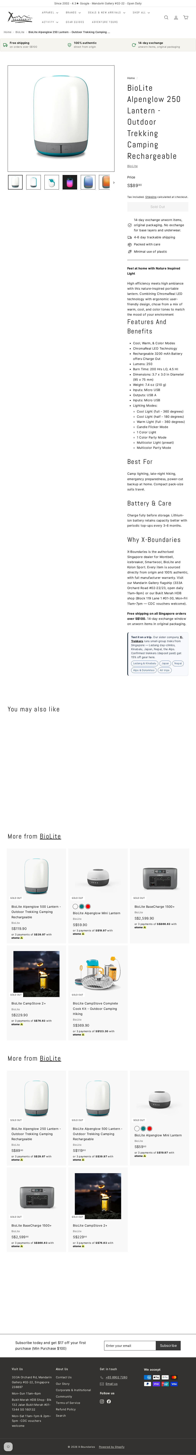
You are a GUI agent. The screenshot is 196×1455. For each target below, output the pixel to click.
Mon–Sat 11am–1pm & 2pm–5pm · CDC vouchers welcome (31, 1421)
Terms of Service (68, 1403)
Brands (72, 12)
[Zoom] (61, 119)
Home (7, 32)
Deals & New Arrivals (105, 12)
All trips (165, 670)
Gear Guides (75, 22)
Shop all (140, 12)
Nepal (178, 663)
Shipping (150, 196)
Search (61, 1415)
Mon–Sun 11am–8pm (26, 1393)
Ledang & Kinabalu (144, 663)
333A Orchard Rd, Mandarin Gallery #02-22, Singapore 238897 (32, 1382)
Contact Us (64, 1377)
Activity (48, 22)
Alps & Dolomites (143, 670)
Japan (165, 663)
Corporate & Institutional (73, 1390)
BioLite (20, 32)
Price (131, 177)
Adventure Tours (105, 22)
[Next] (112, 182)
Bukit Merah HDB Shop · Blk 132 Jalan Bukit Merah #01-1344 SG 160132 (31, 1404)
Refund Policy (66, 1409)
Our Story (63, 1384)
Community (64, 1396)
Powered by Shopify (111, 1446)
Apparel (48, 12)
